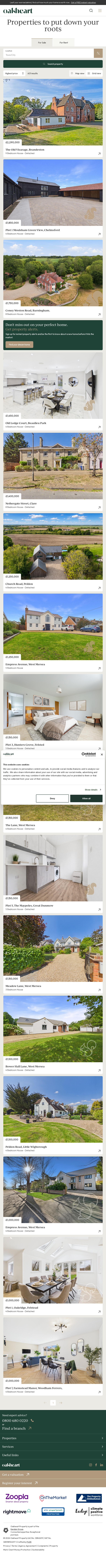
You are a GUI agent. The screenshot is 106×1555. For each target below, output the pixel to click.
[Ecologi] (89, 1511)
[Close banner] (102, 754)
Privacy (6, 1546)
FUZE (29, 1542)
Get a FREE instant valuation (83, 2)
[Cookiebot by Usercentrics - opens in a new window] (84, 754)
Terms (14, 1546)
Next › (60, 1403)
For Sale (42, 42)
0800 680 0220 (15, 1420)
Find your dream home (19, 344)
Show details (91, 789)
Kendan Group (17, 1529)
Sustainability (38, 1549)
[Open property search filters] (98, 53)
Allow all (86, 798)
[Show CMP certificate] (53, 1511)
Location (9, 51)
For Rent (64, 42)
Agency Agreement (27, 1546)
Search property (55, 64)
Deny (52, 798)
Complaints (43, 1546)
